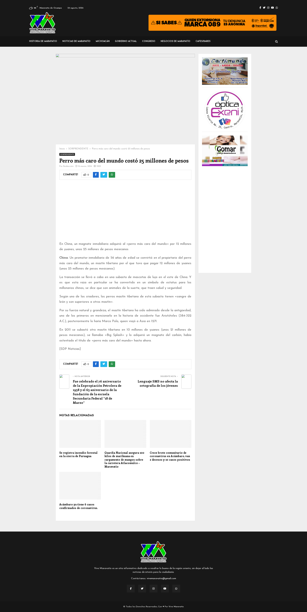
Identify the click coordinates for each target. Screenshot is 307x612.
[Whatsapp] (176, 588)
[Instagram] (153, 588)
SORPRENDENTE (67, 154)
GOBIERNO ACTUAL (126, 41)
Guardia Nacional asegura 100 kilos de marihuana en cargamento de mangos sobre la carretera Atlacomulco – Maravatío (124, 459)
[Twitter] (142, 588)
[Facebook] (131, 588)
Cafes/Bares (203, 41)
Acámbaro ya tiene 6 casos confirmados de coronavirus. (78, 506)
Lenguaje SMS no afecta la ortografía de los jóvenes (158, 383)
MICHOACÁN (103, 41)
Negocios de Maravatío (175, 41)
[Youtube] (165, 588)
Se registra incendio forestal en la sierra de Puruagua (78, 454)
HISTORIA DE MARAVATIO (43, 41)
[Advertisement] (125, 213)
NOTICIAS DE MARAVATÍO (76, 41)
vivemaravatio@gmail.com (161, 578)
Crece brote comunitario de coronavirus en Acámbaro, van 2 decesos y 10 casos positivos (170, 456)
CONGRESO (148, 41)
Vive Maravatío (176, 607)
